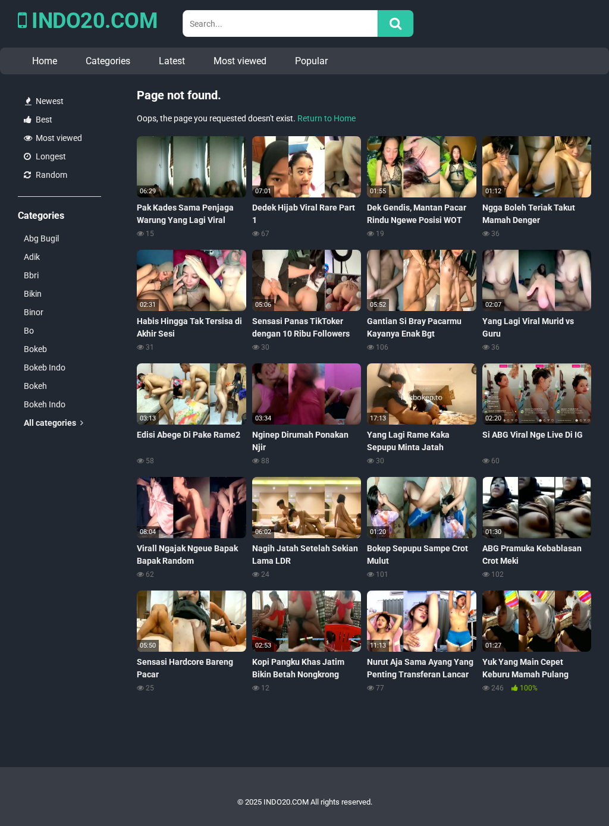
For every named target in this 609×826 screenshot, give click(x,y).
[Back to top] (569, 790)
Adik (32, 257)
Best (43, 119)
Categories (108, 61)
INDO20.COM (92, 20)
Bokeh (35, 386)
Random (50, 175)
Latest (172, 61)
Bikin (33, 294)
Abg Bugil (41, 238)
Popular (311, 61)
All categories (51, 423)
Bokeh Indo (44, 404)
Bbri (31, 275)
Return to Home (326, 118)
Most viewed (240, 61)
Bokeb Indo (44, 367)
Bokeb (35, 349)
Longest (50, 156)
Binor (33, 312)
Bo (29, 330)
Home (44, 61)
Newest (49, 101)
